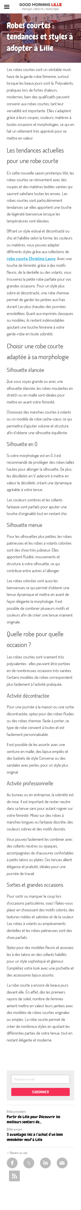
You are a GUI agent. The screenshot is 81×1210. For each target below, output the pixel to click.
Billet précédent (16, 1111)
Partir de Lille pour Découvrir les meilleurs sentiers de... (33, 1119)
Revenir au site (18, 1153)
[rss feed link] (14, 1176)
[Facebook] (12, 1163)
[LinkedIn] (45, 1163)
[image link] (40, 6)
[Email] (62, 1163)
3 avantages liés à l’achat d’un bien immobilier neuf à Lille (35, 1137)
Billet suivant (14, 1129)
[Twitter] (28, 1163)
